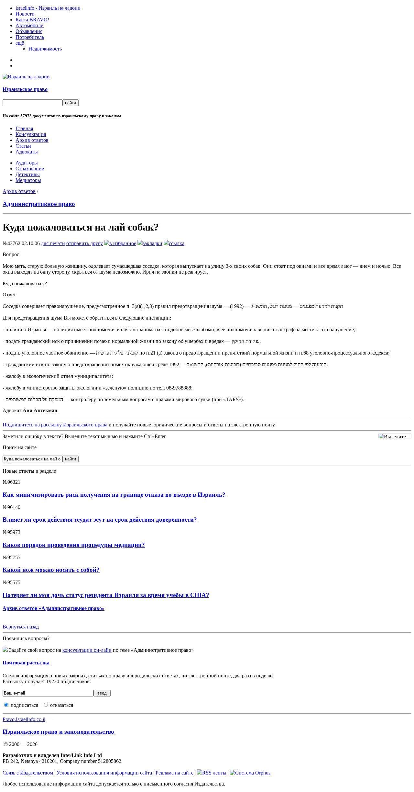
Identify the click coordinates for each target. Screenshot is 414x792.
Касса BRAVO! (32, 19)
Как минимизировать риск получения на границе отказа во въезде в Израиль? (114, 494)
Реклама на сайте (174, 772)
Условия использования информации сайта (104, 772)
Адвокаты (27, 151)
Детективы (28, 174)
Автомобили (30, 25)
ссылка (176, 243)
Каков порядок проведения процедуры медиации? (74, 544)
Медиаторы (28, 180)
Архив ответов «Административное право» (53, 608)
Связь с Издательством (28, 772)
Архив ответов (32, 140)
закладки (152, 243)
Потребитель (30, 37)
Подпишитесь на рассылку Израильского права (55, 424)
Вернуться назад (21, 626)
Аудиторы (27, 162)
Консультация (31, 134)
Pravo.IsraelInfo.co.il (24, 719)
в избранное (122, 243)
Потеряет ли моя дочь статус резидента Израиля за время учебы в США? (106, 595)
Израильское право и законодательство (58, 731)
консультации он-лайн (87, 650)
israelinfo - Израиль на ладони (48, 8)
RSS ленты (214, 772)
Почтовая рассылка (26, 662)
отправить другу (84, 243)
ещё (20, 43)
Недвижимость (45, 48)
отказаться (61, 705)
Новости (25, 14)
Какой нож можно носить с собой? (51, 569)
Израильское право (25, 89)
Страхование (30, 168)
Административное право (39, 203)
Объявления (29, 31)
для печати (53, 243)
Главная (24, 128)
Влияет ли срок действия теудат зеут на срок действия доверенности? (100, 519)
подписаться (24, 705)
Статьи (23, 146)
